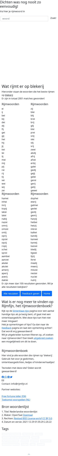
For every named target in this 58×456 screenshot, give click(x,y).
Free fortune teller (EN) (14, 396)
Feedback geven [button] (30, 293)
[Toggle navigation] (52, 448)
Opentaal (28, 415)
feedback (7, 327)
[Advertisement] (29, 53)
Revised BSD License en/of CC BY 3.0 (33, 418)
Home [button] (47, 293)
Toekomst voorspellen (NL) (16, 399)
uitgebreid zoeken (43, 338)
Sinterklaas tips (21, 310)
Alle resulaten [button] (11, 293)
